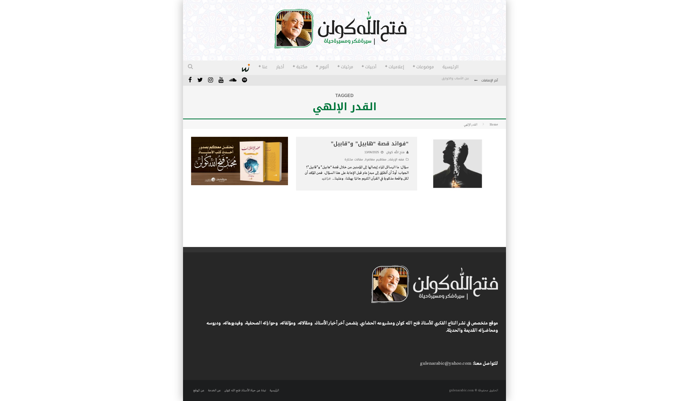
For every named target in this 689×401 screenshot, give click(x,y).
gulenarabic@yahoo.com (445, 363)
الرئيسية (450, 67)
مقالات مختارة (353, 159)
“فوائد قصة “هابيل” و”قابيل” (370, 143)
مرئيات (347, 67)
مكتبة (301, 67)
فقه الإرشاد (396, 159)
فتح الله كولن (395, 152)
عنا (265, 67)
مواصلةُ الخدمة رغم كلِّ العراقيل (448, 81)
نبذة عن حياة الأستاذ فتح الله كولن (245, 390)
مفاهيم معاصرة (375, 159)
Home (494, 125)
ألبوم (324, 67)
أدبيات (371, 67)
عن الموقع (198, 390)
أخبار (280, 67)
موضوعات (425, 67)
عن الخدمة (214, 390)
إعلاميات (396, 67)
